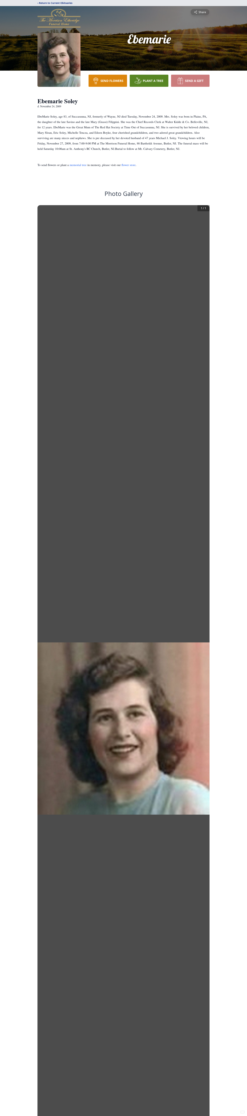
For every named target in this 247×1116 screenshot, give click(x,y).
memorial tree (78, 165)
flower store (128, 165)
